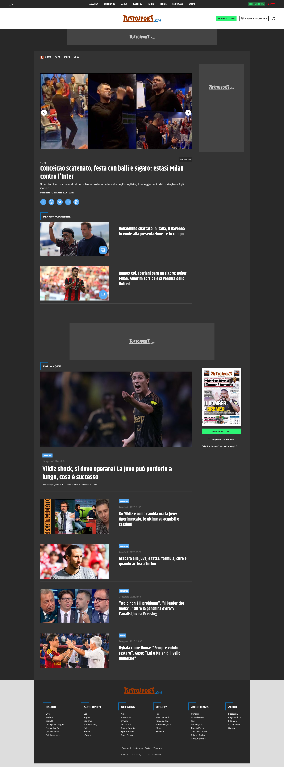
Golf (86, 728)
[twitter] (60, 202)
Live (272, 4)
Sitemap (160, 731)
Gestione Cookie (199, 731)
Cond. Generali (198, 738)
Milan (76, 57)
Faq (193, 721)
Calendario (109, 4)
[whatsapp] (51, 202)
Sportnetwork (127, 731)
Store (158, 728)
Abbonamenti (162, 717)
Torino (151, 4)
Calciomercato (53, 735)
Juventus (137, 4)
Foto (49, 57)
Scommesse (177, 4)
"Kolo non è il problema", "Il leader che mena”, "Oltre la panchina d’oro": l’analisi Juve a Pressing (151, 609)
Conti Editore (127, 735)
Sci (85, 714)
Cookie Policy (197, 728)
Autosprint (126, 717)
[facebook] (43, 202)
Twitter (148, 748)
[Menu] (11, 4)
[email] (68, 202)
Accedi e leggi (227, 446)
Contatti (195, 714)
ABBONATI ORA (226, 18)
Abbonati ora (221, 431)
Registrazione (234, 717)
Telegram (158, 748)
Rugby (87, 717)
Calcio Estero (52, 731)
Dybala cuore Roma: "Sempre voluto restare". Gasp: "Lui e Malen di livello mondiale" (149, 653)
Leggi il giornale (256, 18)
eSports (87, 735)
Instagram (138, 748)
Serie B (49, 721)
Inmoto (124, 721)
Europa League (53, 728)
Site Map (232, 721)
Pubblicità (233, 714)
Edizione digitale (163, 724)
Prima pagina (162, 721)
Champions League (55, 724)
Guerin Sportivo (128, 728)
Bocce (87, 731)
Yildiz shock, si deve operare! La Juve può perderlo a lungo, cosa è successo (107, 473)
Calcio (57, 57)
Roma (122, 635)
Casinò (192, 4)
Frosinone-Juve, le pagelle (53, 484)
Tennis (163, 4)
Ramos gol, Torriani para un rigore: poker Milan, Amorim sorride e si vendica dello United (153, 279)
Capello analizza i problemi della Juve (82, 484)
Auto (123, 714)
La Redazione (197, 717)
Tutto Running (90, 724)
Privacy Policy (198, 735)
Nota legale (196, 724)
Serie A (124, 4)
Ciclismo (88, 721)
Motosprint (126, 724)
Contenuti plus (256, 4)
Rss (157, 714)
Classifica (93, 4)
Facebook (126, 748)
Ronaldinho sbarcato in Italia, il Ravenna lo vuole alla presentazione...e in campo (152, 231)
